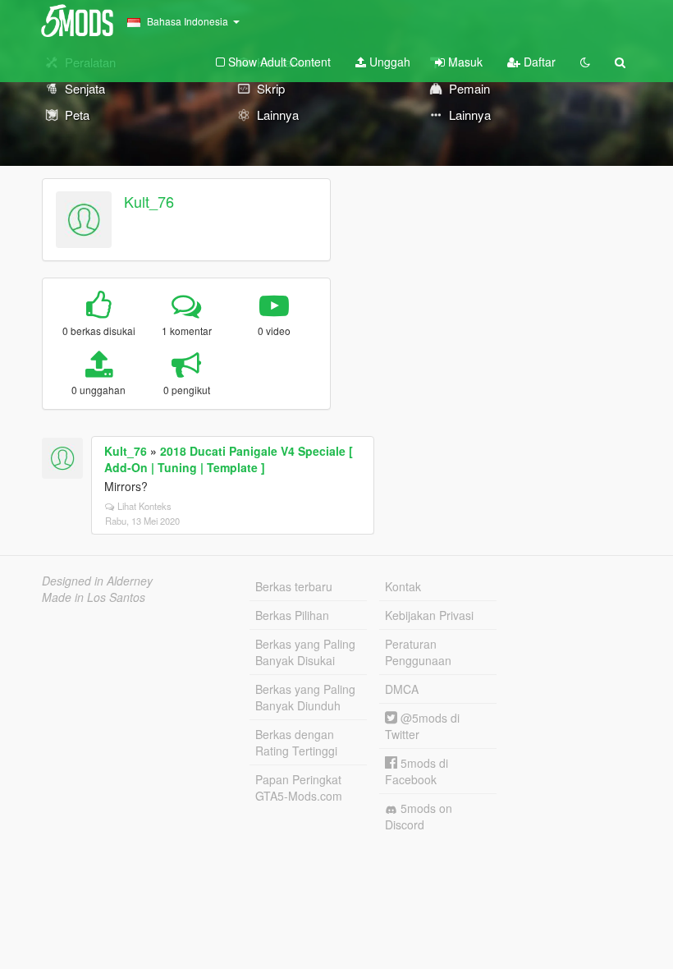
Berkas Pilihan (292, 615)
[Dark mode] (585, 61)
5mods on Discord (418, 816)
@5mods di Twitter (422, 726)
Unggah (388, 61)
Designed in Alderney (97, 580)
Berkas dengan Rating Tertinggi (296, 742)
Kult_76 (149, 201)
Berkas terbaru (293, 586)
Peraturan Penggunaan (418, 652)
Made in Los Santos (93, 597)
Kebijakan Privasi (429, 615)
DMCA (402, 689)
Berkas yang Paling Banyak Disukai (305, 652)
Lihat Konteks (144, 505)
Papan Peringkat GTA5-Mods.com (298, 787)
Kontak (403, 586)
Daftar (538, 61)
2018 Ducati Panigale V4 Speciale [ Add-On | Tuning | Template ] (228, 459)
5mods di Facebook (416, 771)
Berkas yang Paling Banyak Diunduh (305, 697)
